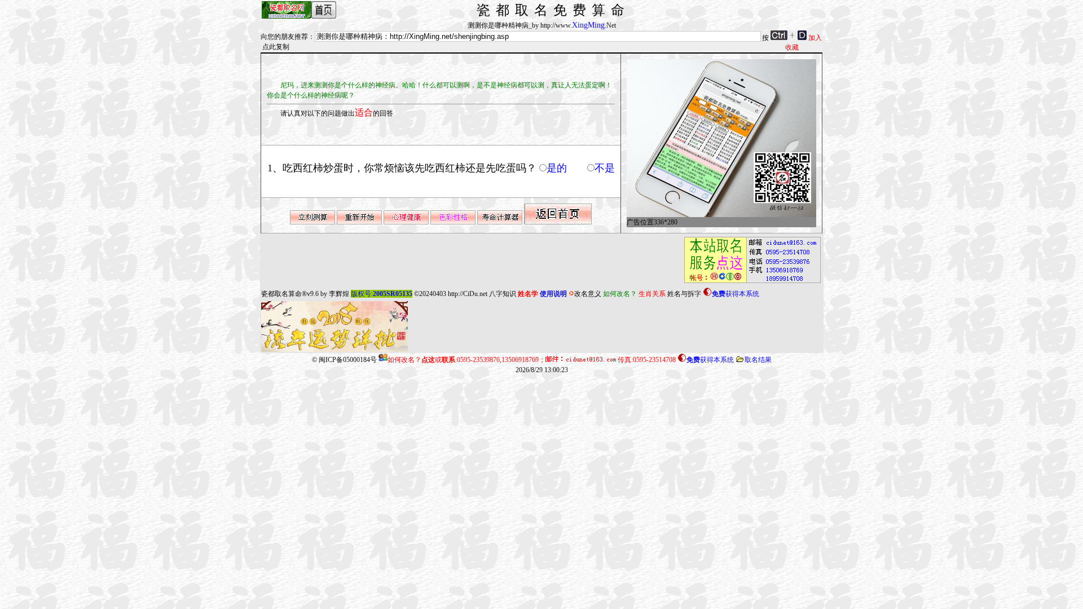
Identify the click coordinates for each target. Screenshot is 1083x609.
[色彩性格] (453, 222)
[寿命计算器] (499, 222)
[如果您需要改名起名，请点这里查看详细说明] (749, 283)
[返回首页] (558, 222)
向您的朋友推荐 (284, 37)
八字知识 (502, 294)
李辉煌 (339, 294)
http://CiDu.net (467, 294)
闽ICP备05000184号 (348, 360)
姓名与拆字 (684, 294)
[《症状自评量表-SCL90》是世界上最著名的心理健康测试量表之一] (406, 222)
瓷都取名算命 (281, 294)
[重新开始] (359, 222)
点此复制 (275, 47)
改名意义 (587, 294)
